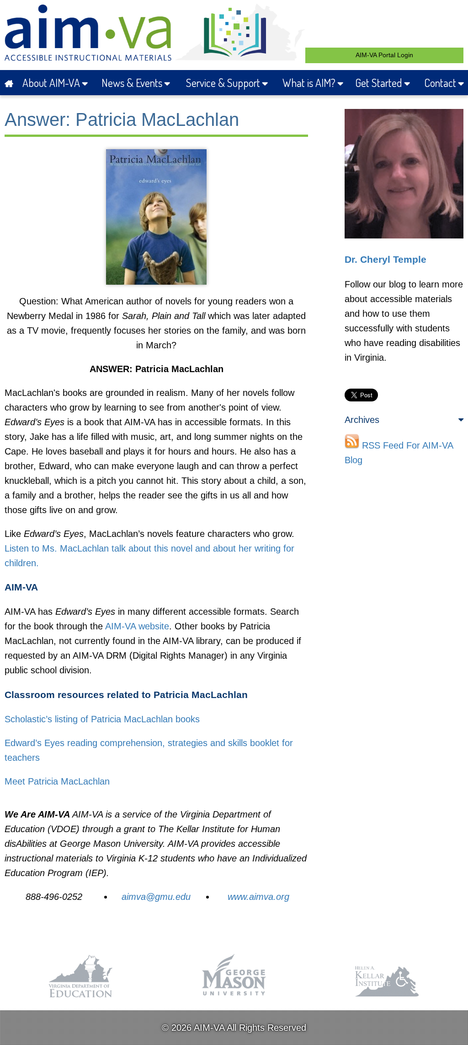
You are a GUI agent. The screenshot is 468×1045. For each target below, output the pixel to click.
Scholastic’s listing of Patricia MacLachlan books (102, 719)
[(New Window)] (81, 998)
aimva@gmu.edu (156, 897)
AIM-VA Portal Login (384, 55)
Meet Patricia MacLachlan (57, 781)
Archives (362, 420)
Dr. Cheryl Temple (385, 259)
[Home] (10, 82)
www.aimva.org (258, 897)
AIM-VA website (137, 626)
